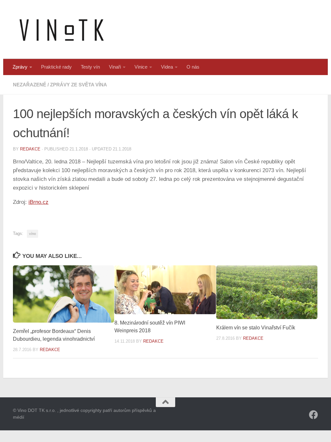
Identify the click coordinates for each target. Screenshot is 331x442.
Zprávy (20, 67)
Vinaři (115, 67)
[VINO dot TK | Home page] (61, 29)
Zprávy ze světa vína (78, 84)
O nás (193, 67)
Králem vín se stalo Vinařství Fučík (255, 327)
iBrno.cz (38, 202)
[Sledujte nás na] (313, 414)
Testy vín (90, 67)
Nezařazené (29, 84)
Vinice (140, 67)
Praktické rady (56, 67)
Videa (167, 67)
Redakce (30, 149)
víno (32, 234)
